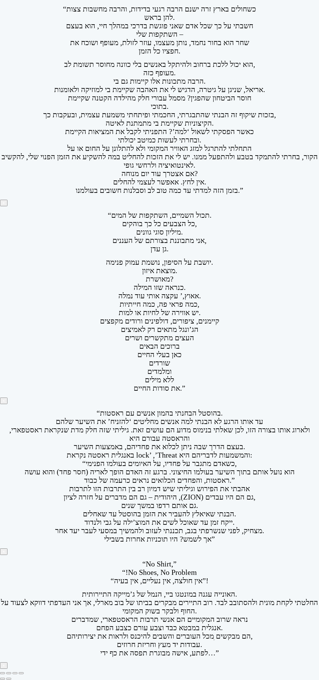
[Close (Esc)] (21, 673)
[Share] (14, 673)
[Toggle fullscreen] (8, 673)
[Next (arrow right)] (8, 679)
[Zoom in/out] (2, 673)
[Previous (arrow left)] (2, 679)
